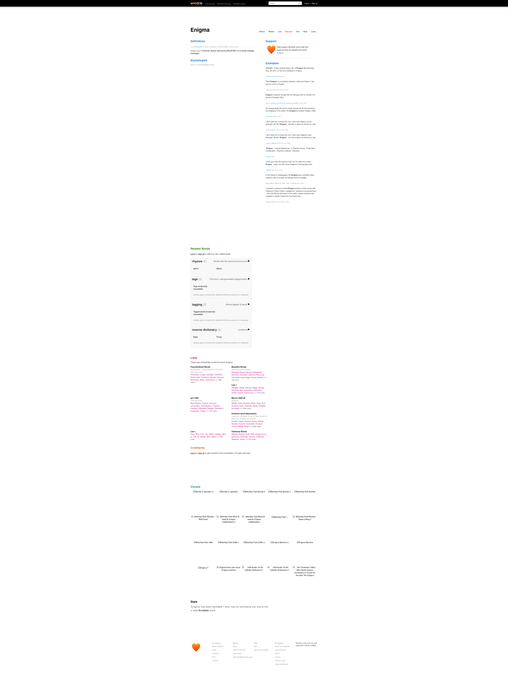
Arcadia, (258, 434)
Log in (193, 253)
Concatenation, (207, 405)
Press (214, 650)
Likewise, (218, 434)
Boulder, (235, 423)
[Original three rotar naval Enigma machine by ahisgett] (229, 568)
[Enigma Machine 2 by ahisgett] (279, 542)
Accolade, (235, 405)
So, (198, 436)
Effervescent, (257, 372)
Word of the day (224, 3)
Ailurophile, (236, 377)
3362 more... (247, 408)
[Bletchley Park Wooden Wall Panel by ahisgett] (203, 517)
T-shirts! (215, 660)
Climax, (235, 426)
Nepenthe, (236, 439)
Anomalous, (248, 390)
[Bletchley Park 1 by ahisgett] (279, 516)
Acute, (242, 405)
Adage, (255, 387)
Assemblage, (246, 377)
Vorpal (242, 439)
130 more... (236, 380)
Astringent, (210, 374)
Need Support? (281, 650)
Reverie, (242, 434)
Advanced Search (281, 664)
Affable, (235, 403)
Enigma (280, 52)
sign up (201, 253)
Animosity (235, 408)
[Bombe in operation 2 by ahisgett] (203, 491)
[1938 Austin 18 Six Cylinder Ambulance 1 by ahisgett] (254, 568)
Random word (239, 3)
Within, (212, 434)
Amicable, (262, 405)
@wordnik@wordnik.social (243, 657)
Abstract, (248, 387)
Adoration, (219, 374)
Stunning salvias (271, 90)
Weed (246, 426)
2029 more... (257, 426)
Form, (202, 434)
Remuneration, (196, 403)
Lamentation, (195, 405)
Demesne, (236, 374)
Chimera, (252, 436)
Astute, (241, 392)
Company (216, 643)
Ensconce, (213, 403)
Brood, (243, 372)
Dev (256, 643)
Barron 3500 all (238, 398)
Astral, (240, 403)
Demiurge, (244, 436)
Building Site (270, 170)
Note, (198, 434)
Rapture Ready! (271, 202)
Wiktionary (198, 46)
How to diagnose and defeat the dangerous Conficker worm (284, 103)
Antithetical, (195, 374)
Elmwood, (259, 423)
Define (262, 31)
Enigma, (205, 403)
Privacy (278, 657)
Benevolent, (195, 379)
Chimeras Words (239, 431)
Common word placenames (244, 413)
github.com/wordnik (261, 650)
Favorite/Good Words (200, 367)
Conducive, (205, 377)
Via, (207, 434)
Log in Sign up (311, 3)
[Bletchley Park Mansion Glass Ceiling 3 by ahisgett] (305, 517)
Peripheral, (194, 408)
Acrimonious (210, 379)
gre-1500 (194, 398)
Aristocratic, (257, 390)
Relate (271, 31)
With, (209, 436)
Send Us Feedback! (282, 646)
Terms (277, 653)
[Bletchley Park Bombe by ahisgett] (304, 491)
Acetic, (254, 403)
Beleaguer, (236, 372)
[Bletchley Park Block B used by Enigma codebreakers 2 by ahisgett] (229, 518)
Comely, (254, 377)
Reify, (252, 434)
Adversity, (249, 405)
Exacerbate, (195, 411)
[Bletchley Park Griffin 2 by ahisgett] (254, 542)
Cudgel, (203, 374)
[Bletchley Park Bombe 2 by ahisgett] (254, 491)
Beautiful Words (239, 367)
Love (313, 31)
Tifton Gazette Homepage (274, 76)
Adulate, (261, 387)
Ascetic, (235, 392)
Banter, (193, 377)
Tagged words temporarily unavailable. (204, 313)
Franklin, (235, 421)
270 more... (252, 439)
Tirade (202, 411)
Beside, (203, 436)
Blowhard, (203, 408)
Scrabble (204, 610)
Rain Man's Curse (271, 116)
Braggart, (211, 408)
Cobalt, (241, 421)
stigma (219, 268)
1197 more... (213, 411)
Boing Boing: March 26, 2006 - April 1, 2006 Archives (283, 183)
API (255, 646)
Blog (235, 646)
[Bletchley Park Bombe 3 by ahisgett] (279, 491)
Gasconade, (250, 423)
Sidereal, (235, 434)
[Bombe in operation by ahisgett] (228, 491)
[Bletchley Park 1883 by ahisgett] (203, 542)
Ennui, (264, 434)
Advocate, (236, 390)
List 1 (234, 385)
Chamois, (242, 423)
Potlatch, (248, 421)
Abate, (242, 387)
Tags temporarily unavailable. (200, 287)
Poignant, (216, 405)
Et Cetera (279, 643)
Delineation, (219, 408)
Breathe (260, 377)
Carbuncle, (260, 436)
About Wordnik (217, 646)
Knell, (248, 434)
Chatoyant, (244, 374)
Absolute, (247, 403)
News (235, 643)
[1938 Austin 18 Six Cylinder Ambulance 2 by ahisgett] (279, 568)
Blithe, (202, 379)
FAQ (214, 657)
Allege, (255, 405)
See (298, 31)
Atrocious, (220, 377)
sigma (195, 268)
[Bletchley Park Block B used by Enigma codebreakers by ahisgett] (254, 518)
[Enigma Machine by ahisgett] (305, 542)
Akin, (242, 390)
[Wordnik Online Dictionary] (196, 3)
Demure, (249, 372)
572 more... (261, 392)
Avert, (259, 403)
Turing (219, 336)
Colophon (215, 653)
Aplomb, (213, 377)
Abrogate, (235, 387)
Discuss (288, 31)
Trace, (193, 434)
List (279, 31)
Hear (305, 31)
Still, (195, 436)
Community (210, 3)
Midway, (241, 426)
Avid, (264, 403)
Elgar (195, 336)
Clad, (198, 377)
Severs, (255, 421)
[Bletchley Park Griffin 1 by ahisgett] (228, 542)
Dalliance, (252, 374)
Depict (213, 436)
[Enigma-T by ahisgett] (203, 567)
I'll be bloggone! (271, 130)
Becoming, (260, 374)
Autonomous (249, 392)
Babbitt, (261, 421)
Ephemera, (236, 436)
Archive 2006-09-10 (272, 143)
